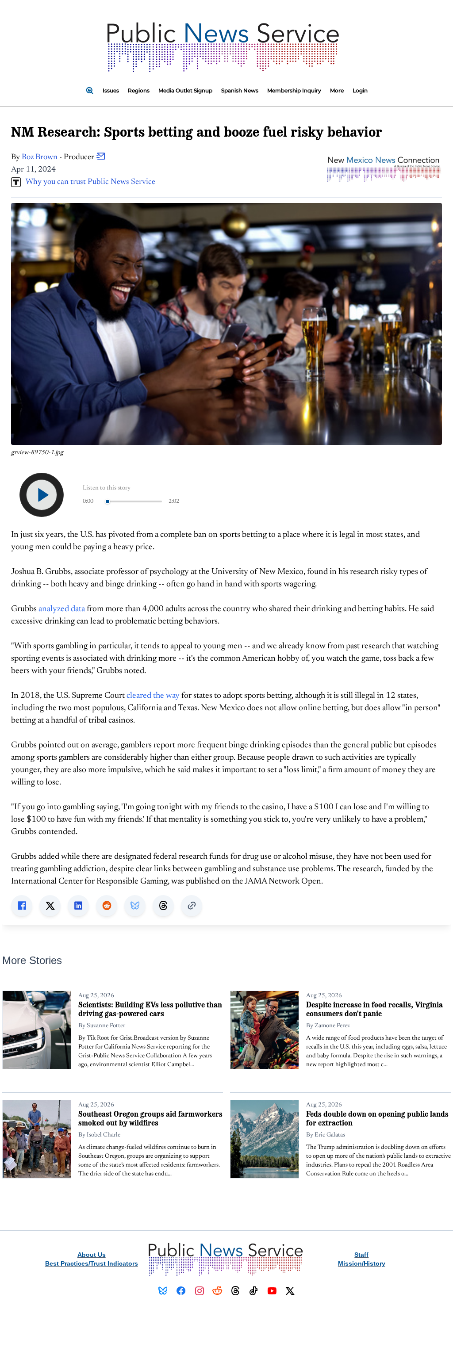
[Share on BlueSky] (135, 905)
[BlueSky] (163, 1291)
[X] (290, 1291)
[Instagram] (199, 1291)
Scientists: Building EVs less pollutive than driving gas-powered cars (150, 1009)
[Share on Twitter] (50, 905)
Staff (361, 1254)
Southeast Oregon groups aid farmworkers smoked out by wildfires (150, 1118)
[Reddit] (217, 1291)
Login (360, 90)
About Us (91, 1254)
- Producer (59, 157)
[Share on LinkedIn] (78, 905)
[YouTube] (271, 1291)
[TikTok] (253, 1291)
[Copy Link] (191, 905)
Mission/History (361, 1263)
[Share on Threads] (163, 905)
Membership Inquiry (294, 90)
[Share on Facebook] (21, 905)
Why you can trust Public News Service (88, 182)
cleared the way (153, 696)
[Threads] (235, 1291)
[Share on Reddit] (106, 905)
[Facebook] (181, 1291)
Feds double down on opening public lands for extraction (377, 1118)
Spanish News (239, 90)
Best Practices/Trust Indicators (91, 1263)
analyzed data (61, 609)
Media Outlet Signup (185, 90)
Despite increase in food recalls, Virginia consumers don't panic (374, 1009)
